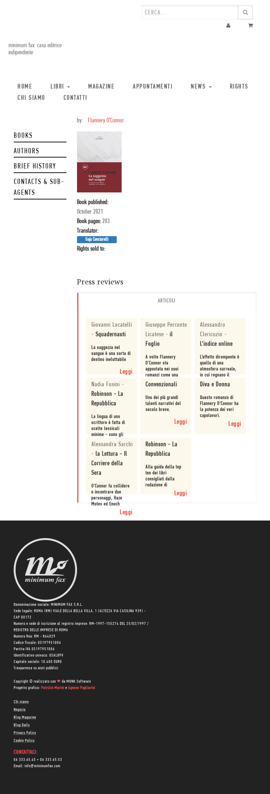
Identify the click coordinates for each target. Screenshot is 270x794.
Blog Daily (22, 725)
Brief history (35, 166)
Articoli (166, 301)
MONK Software (78, 681)
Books (23, 136)
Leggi (126, 372)
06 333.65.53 (51, 760)
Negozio (20, 710)
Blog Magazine (25, 717)
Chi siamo (21, 702)
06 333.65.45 (25, 760)
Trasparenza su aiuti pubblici (36, 668)
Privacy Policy (25, 733)
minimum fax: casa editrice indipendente (35, 49)
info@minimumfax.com (42, 766)
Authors (26, 151)
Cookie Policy (24, 741)
